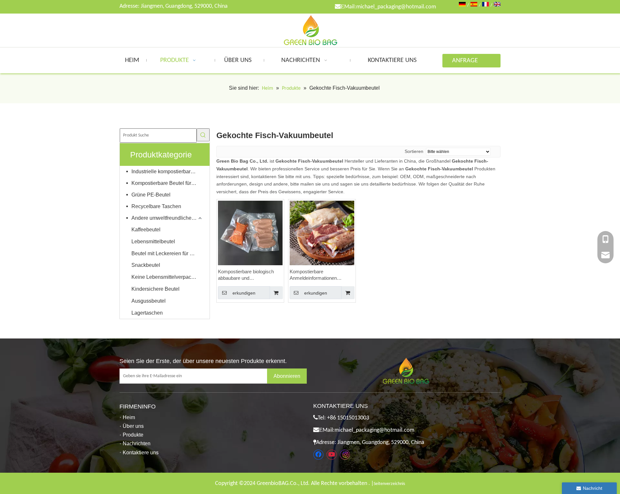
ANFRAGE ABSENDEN (466, 62)
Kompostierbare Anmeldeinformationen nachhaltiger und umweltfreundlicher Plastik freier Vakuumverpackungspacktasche (322, 275)
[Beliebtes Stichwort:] (203, 134)
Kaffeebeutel (145, 229)
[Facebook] (318, 454)
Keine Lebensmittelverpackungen (167, 277)
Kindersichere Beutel (155, 289)
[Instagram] (345, 454)
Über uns (133, 426)
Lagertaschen (147, 313)
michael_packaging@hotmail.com (396, 7)
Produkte (133, 435)
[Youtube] (331, 454)
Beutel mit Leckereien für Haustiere (167, 253)
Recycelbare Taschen (156, 206)
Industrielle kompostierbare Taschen (167, 171)
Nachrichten (136, 443)
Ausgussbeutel (148, 301)
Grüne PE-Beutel (150, 194)
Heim (129, 417)
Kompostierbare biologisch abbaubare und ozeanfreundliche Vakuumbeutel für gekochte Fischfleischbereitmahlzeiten (248, 275)
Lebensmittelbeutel (153, 241)
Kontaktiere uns (141, 452)
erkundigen (243, 293)
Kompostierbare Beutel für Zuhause (167, 183)
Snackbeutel (145, 265)
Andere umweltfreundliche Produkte (167, 218)
